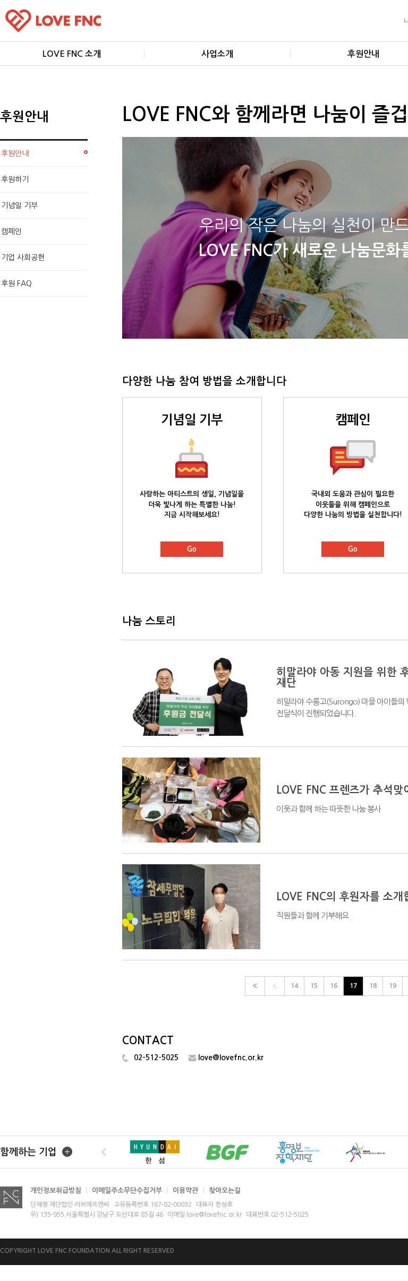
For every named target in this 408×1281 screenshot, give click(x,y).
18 (373, 986)
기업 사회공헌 (23, 257)
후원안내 (15, 153)
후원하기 (15, 179)
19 (392, 986)
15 (314, 986)
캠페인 (11, 231)
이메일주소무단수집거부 (130, 1190)
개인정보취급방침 (59, 1190)
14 (294, 986)
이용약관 (189, 1190)
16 (333, 986)
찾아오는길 (225, 1190)
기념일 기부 (19, 205)
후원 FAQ (16, 283)
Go (192, 549)
